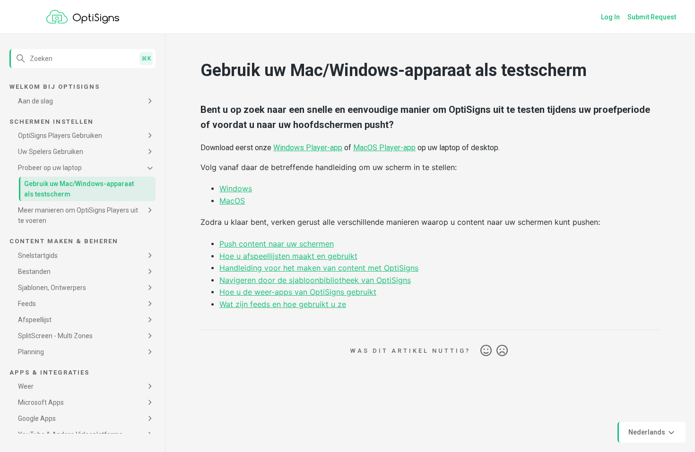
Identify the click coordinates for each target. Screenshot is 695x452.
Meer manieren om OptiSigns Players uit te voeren (78, 215)
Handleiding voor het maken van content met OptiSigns (318, 268)
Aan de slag (35, 101)
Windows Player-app (307, 147)
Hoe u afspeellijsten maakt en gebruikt (288, 256)
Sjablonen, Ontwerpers (52, 287)
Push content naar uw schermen (276, 243)
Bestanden (34, 271)
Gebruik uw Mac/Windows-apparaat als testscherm (79, 189)
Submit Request (651, 17)
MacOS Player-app (384, 147)
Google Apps (37, 418)
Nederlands (647, 431)
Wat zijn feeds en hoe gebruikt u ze (282, 304)
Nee (502, 351)
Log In (610, 17)
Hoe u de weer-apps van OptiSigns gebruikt (297, 292)
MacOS (232, 200)
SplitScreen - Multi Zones (55, 336)
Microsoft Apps (41, 402)
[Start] (82, 17)
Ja (486, 351)
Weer (26, 386)
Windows (235, 188)
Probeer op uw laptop (50, 167)
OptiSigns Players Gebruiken (60, 135)
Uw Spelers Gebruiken (50, 151)
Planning (31, 352)
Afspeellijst (35, 320)
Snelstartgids (38, 255)
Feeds (27, 303)
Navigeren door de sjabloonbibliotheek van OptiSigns (315, 280)
